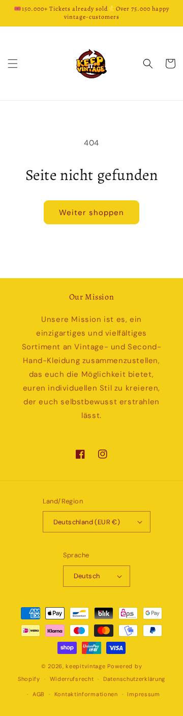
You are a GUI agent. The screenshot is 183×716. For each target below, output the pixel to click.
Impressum (143, 694)
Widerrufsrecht (72, 678)
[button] (13, 63)
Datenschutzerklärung (134, 678)
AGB (39, 694)
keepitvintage (85, 666)
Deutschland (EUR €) (86, 522)
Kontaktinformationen (86, 694)
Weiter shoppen (91, 212)
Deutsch (87, 576)
